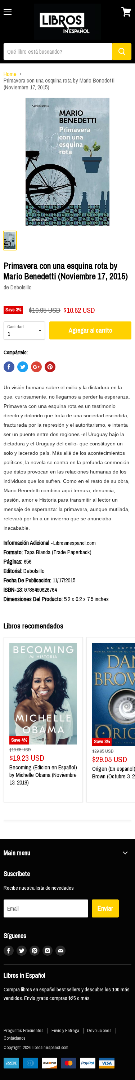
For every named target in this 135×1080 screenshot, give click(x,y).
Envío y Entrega (65, 1030)
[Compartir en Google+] (36, 366)
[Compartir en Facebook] (9, 366)
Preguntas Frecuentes (24, 1030)
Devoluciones (99, 1030)
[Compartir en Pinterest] (50, 366)
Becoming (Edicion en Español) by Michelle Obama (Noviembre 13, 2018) (43, 774)
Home (10, 74)
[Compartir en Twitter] (22, 366)
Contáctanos (15, 1038)
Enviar (105, 908)
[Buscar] (121, 51)
